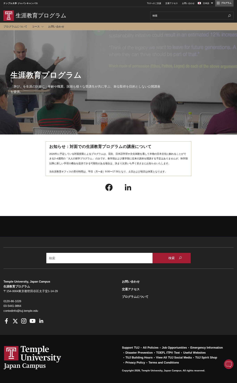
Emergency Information (206, 347)
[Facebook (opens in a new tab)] (109, 188)
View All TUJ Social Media (174, 357)
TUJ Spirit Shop (206, 357)
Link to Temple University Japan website (38, 357)
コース (36, 26)
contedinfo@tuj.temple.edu (20, 310)
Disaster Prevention (139, 352)
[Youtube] (32, 321)
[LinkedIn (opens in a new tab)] (128, 188)
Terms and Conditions (164, 362)
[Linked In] (41, 321)
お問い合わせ (188, 3)
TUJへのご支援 (154, 3)
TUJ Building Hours (139, 357)
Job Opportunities (174, 347)
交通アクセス (171, 3)
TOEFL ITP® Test (168, 352)
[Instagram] (24, 321)
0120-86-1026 (12, 301)
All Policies (150, 347)
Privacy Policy (135, 362)
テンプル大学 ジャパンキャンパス (20, 3)
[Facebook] (6, 321)
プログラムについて (15, 26)
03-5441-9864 (12, 306)
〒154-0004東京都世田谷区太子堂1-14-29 (30, 291)
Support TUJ (130, 347)
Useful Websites (194, 352)
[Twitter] (15, 321)
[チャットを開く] (229, 364)
